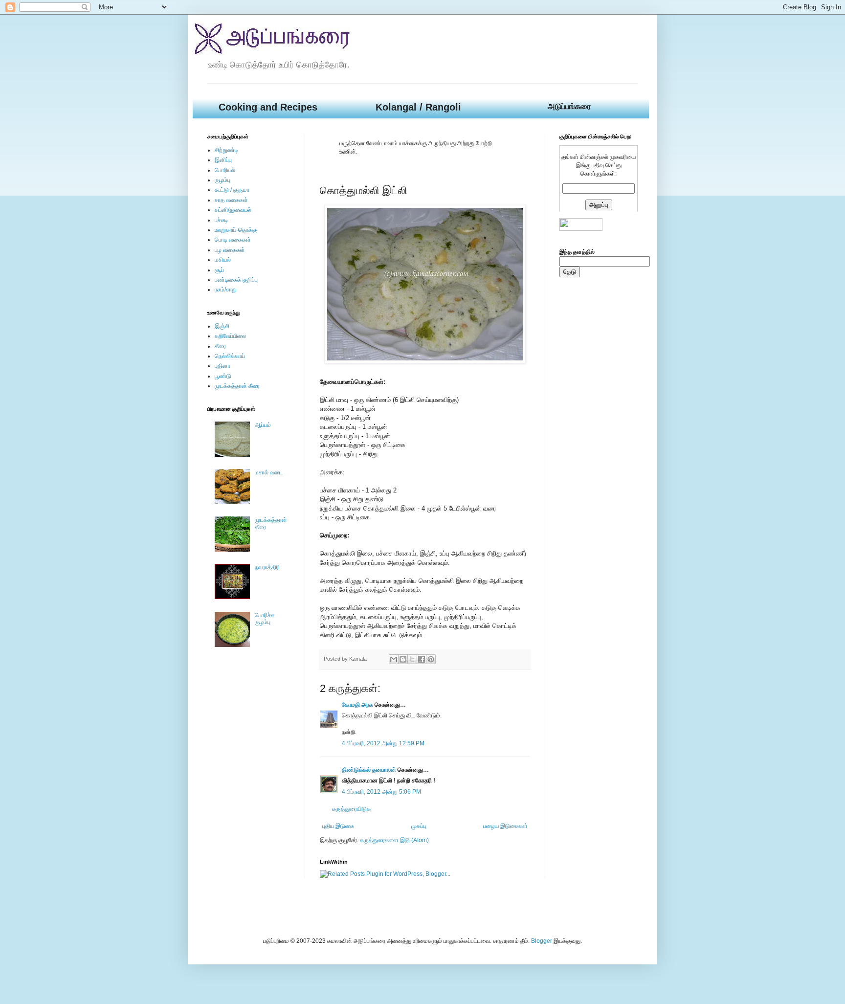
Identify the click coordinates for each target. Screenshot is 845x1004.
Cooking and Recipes (268, 107)
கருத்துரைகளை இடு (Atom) (394, 840)
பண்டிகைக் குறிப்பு (236, 279)
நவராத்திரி (267, 567)
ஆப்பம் (263, 425)
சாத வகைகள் (231, 200)
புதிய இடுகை (338, 826)
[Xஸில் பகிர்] (412, 659)
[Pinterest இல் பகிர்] (431, 659)
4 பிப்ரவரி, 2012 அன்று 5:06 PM (381, 791)
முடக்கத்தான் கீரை (237, 385)
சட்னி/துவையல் (233, 209)
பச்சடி (221, 220)
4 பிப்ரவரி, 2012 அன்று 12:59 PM (383, 743)
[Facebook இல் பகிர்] (421, 659)
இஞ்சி (222, 326)
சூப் (219, 270)
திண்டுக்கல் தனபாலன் (369, 769)
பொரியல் (225, 170)
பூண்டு (223, 376)
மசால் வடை (269, 472)
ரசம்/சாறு (226, 289)
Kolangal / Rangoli (418, 107)
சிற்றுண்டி (226, 150)
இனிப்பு (223, 159)
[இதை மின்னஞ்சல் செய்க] (394, 659)
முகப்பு (418, 826)
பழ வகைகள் (230, 249)
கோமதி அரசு (357, 704)
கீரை (220, 346)
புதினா (222, 365)
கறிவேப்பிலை (230, 336)
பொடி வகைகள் (233, 239)
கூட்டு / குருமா (232, 189)
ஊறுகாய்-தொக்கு (236, 229)
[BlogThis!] (403, 659)
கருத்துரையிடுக (351, 808)
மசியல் (223, 259)
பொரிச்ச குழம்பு (264, 618)
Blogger (541, 940)
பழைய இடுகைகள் (505, 826)
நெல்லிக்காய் (230, 356)
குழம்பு (222, 180)
